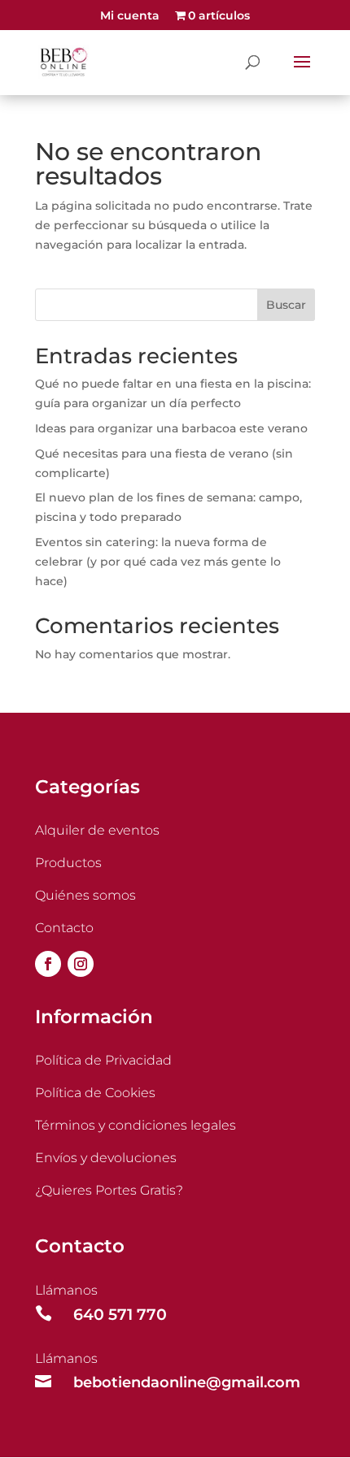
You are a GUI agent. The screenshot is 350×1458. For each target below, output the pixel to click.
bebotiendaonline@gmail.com (186, 1382)
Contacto (64, 927)
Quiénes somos (85, 895)
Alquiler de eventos (97, 830)
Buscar (286, 304)
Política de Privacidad (103, 1060)
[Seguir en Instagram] (81, 964)
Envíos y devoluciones (106, 1157)
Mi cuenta (130, 16)
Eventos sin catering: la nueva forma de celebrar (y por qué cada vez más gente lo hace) (158, 561)
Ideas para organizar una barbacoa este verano (171, 428)
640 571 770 (120, 1314)
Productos (68, 862)
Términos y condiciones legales (135, 1125)
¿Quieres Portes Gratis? (109, 1190)
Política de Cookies (95, 1092)
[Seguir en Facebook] (48, 964)
